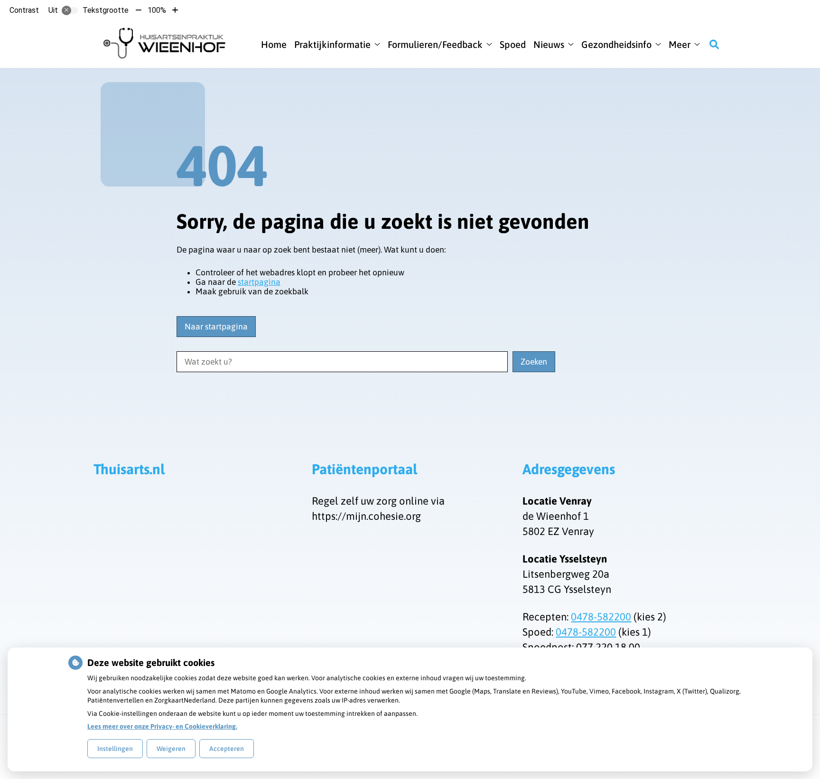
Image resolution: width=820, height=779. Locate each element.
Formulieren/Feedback (435, 44)
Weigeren (171, 748)
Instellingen (115, 748)
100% (157, 10)
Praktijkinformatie (332, 44)
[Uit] (70, 10)
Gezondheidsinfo (616, 44)
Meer (679, 44)
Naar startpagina (216, 326)
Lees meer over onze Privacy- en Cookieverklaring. (162, 726)
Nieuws (548, 44)
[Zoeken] (714, 44)
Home (274, 44)
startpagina (259, 282)
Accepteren (226, 748)
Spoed (513, 44)
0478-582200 (601, 616)
